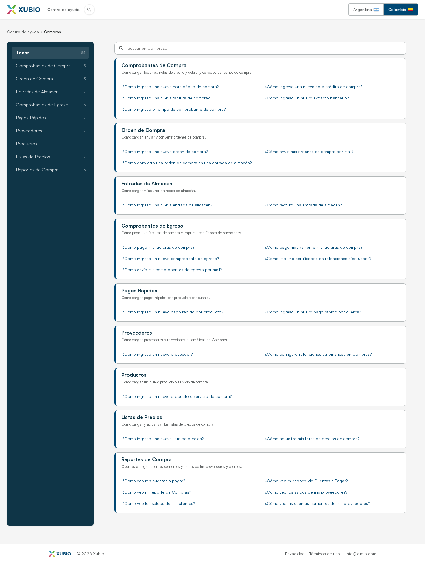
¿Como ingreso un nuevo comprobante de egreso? (171, 258)
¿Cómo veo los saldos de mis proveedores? (306, 492)
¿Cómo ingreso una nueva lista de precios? (163, 438)
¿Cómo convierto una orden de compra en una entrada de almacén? (187, 162)
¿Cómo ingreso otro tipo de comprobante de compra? (174, 109)
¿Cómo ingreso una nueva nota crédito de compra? (313, 86)
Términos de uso (324, 553)
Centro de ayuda (23, 31)
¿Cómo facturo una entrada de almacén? (303, 204)
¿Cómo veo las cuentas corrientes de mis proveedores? (317, 503)
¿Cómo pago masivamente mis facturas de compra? (313, 247)
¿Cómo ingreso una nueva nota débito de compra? (171, 86)
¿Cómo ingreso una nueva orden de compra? (165, 151)
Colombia (397, 9)
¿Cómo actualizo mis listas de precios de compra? (312, 438)
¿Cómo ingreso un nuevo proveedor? (158, 354)
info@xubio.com (361, 553)
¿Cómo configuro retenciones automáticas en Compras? (318, 354)
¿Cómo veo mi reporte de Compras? (157, 492)
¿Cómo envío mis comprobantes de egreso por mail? (172, 269)
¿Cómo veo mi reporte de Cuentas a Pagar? (306, 480)
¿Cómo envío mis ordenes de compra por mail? (309, 151)
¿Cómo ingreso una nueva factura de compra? (166, 97)
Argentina (362, 9)
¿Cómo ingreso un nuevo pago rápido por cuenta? (313, 311)
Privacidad (295, 553)
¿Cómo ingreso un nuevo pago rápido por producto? (173, 311)
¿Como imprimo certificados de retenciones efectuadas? (318, 258)
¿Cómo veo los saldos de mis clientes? (159, 503)
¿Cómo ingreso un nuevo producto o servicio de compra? (177, 396)
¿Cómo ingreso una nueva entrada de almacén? (167, 204)
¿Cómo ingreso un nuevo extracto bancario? (307, 97)
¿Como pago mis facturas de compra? (158, 247)
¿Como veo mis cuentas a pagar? (154, 480)
